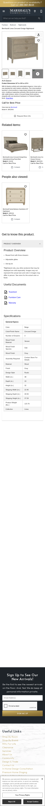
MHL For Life (9, 743)
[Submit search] (39, 18)
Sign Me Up (22, 713)
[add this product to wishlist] (38, 40)
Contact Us (8, 765)
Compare (17, 167)
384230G (11, 109)
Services (6, 751)
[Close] (42, 778)
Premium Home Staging (14, 772)
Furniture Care (15, 297)
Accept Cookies (32, 802)
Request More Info (24, 116)
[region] (22, 791)
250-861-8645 (27, 5)
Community (8, 758)
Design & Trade (10, 761)
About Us (7, 754)
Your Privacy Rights (22, 795)
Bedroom (13, 25)
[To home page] (20, 11)
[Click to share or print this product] (38, 34)
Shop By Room (10, 736)
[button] (3, 11)
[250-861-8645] (41, 11)
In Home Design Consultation (17, 768)
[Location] (35, 11)
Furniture (5, 25)
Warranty (12, 303)
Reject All (11, 802)
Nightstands (22, 25)
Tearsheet (13, 292)
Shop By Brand (10, 740)
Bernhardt (14, 107)
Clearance (7, 747)
